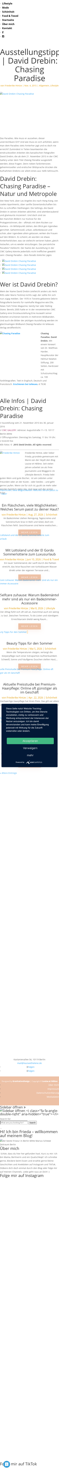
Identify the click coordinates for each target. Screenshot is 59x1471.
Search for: (5, 1118)
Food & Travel (10, 16)
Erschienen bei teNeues (25, 384)
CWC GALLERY (9, 430)
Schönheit (8, 11)
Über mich (8, 24)
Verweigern (30, 748)
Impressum (53, 1088)
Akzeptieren (30, 741)
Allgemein (44, 85)
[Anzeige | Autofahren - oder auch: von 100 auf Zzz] (29, 836)
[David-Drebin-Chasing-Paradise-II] (19, 261)
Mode (5, 7)
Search (32, 1122)
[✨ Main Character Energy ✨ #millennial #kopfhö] (29, 1052)
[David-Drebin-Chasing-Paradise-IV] (19, 269)
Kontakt (7, 28)
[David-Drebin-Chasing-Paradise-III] (19, 265)
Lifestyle (7, 3)
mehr (30, 755)
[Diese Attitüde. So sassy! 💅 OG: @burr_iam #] (29, 909)
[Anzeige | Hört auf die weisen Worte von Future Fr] (29, 998)
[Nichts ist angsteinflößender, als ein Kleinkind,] (29, 936)
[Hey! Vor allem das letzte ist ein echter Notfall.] (29, 920)
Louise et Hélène (49, 1081)
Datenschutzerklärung (47, 1092)
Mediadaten (53, 1096)
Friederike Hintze (13, 85)
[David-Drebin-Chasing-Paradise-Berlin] (19, 272)
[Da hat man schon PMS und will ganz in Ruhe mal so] (29, 786)
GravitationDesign (21, 1081)
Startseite (8, 20)
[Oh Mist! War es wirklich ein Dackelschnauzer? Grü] (29, 806)
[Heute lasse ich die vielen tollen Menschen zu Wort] (29, 889)
